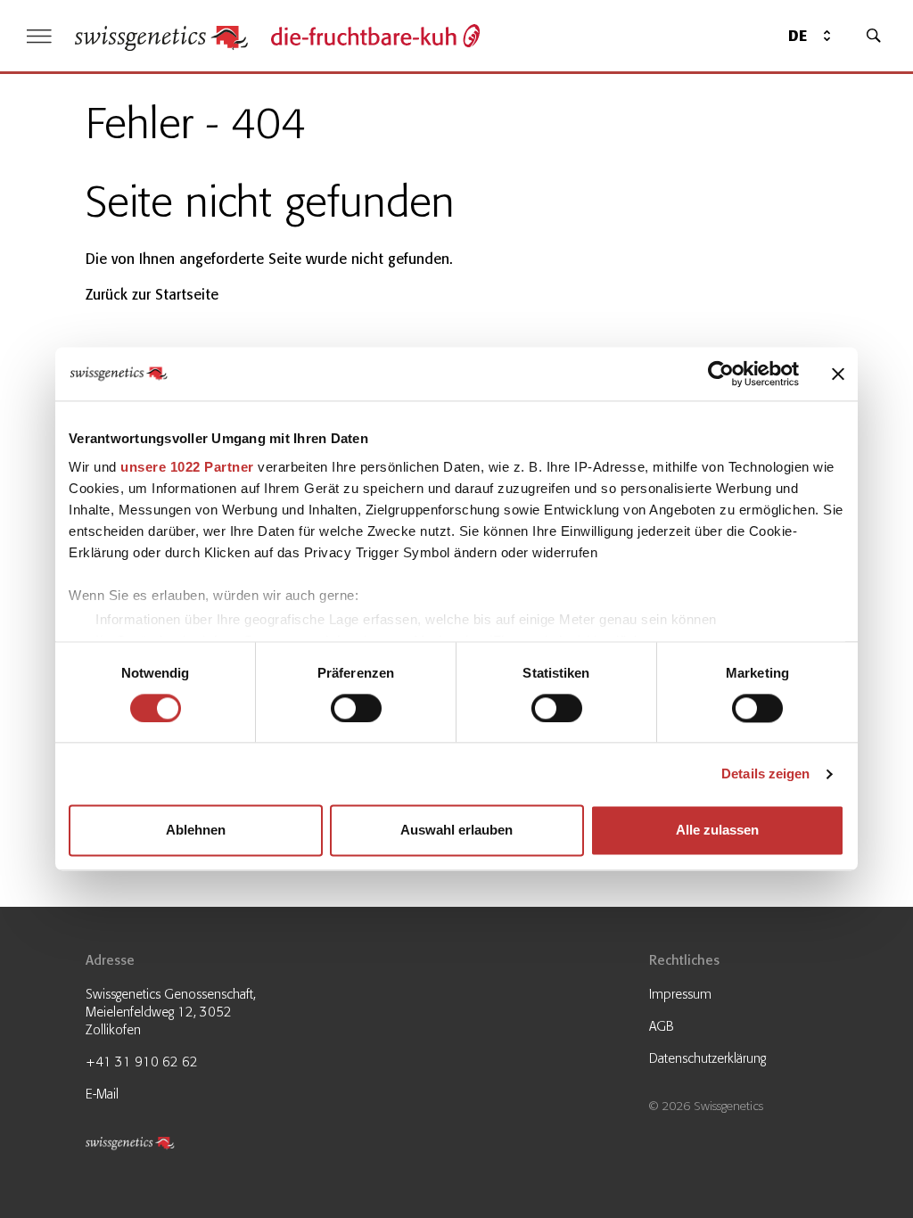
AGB (661, 1026)
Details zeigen (765, 773)
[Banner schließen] (838, 373)
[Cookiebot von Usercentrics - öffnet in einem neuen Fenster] (721, 373)
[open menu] (39, 36)
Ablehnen (196, 830)
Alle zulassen (717, 830)
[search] (874, 36)
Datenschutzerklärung (707, 1058)
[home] (161, 36)
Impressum (680, 994)
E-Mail (102, 1094)
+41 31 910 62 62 (142, 1062)
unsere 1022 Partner (187, 466)
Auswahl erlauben (456, 830)
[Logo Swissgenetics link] (175, 1146)
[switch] (356, 708)
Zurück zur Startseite (152, 294)
